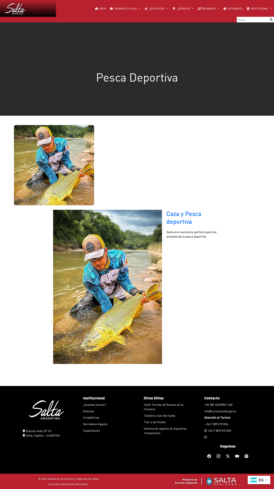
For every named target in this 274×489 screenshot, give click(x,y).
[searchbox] (255, 19)
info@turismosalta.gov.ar (220, 411)
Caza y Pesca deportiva (183, 217)
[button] (271, 19)
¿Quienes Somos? (94, 405)
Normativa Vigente (95, 424)
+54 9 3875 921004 (216, 424)
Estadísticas (91, 417)
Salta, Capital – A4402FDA (42, 435)
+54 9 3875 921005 (219, 430)
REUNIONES (209, 8)
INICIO (102, 8)
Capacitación (91, 430)
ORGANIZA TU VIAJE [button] (125, 8)
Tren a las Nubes (155, 422)
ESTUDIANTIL (235, 8)
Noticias (88, 411)
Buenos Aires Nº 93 (38, 431)
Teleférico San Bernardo (159, 416)
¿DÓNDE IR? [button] (183, 8)
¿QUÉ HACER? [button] (157, 8)
